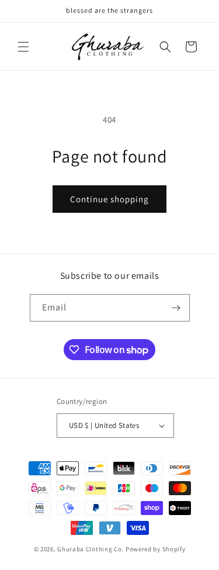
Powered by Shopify (156, 549)
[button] (23, 47)
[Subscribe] (176, 308)
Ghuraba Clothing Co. (91, 549)
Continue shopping (109, 199)
